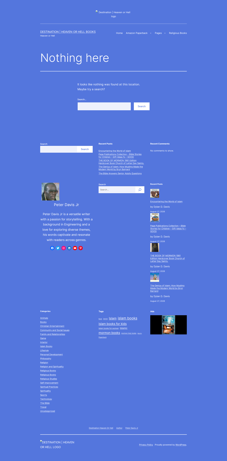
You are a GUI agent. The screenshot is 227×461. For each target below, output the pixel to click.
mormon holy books (128, 333)
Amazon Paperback (137, 33)
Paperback (103, 337)
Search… (81, 99)
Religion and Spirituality (52, 366)
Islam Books (46, 346)
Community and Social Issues (54, 330)
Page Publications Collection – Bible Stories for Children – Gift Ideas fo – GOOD (120, 155)
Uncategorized (47, 411)
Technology (46, 399)
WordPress (180, 444)
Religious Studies (48, 379)
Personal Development (51, 354)
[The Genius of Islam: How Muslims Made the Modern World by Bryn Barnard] (154, 277)
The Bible (45, 403)
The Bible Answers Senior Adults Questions (120, 173)
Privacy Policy (146, 444)
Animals (44, 318)
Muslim (140, 333)
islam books (127, 318)
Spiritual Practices (49, 387)
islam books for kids (113, 324)
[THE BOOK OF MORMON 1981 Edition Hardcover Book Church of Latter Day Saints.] (154, 247)
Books (43, 322)
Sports (43, 395)
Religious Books (178, 33)
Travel (43, 407)
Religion (44, 362)
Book (100, 319)
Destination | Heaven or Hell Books (68, 32)
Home (119, 33)
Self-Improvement (49, 383)
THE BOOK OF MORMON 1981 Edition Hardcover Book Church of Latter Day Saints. (121, 161)
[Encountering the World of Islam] (154, 193)
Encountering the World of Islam (115, 151)
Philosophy (45, 358)
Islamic (123, 328)
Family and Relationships (52, 334)
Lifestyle (44, 350)
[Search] (139, 189)
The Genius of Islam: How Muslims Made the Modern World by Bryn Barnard (121, 168)
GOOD (105, 319)
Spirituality (45, 391)
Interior (44, 342)
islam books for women (109, 328)
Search (43, 144)
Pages (158, 33)
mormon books (109, 333)
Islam (113, 318)
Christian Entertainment (52, 326)
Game (43, 338)
